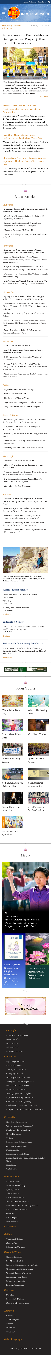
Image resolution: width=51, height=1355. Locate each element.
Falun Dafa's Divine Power (17, 1085)
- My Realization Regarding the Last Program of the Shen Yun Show (25, 375)
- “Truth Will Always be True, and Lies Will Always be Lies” (25, 235)
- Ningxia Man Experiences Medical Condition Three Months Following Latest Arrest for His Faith (25, 268)
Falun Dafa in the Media (16, 1209)
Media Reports (12, 1217)
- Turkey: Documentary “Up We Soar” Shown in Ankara (24, 314)
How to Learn (12, 1043)
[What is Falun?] (14, 12)
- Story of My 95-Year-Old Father (17, 486)
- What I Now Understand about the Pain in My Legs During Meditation (24, 217)
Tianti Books (42, 2)
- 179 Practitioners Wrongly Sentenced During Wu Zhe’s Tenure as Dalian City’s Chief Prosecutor (25, 282)
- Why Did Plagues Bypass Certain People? (21, 406)
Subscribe (10, 1327)
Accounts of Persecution (16, 1145)
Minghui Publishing (29, 2)
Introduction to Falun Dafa (17, 1035)
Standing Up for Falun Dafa (18, 1077)
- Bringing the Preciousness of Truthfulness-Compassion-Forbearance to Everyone (22, 224)
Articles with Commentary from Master (23, 643)
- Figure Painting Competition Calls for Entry (23, 402)
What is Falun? (12, 1047)
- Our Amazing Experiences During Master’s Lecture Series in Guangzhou (22, 480)
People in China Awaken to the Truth (22, 1265)
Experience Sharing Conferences (20, 1097)
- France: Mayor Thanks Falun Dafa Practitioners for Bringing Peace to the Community (24, 421)
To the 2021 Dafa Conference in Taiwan (20, 594)
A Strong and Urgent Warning (16, 607)
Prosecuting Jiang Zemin (16, 1277)
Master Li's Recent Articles (17, 1303)
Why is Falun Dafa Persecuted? (19, 1126)
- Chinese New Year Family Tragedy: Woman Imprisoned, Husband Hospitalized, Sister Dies (23, 251)
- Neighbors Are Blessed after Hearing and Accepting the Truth (21, 428)
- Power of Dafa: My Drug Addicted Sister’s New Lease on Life (24, 442)
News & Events (10, 292)
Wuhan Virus (11, 1168)
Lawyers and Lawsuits (15, 1281)
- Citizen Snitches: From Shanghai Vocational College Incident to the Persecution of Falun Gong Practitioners (25, 367)
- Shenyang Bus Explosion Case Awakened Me (23, 447)
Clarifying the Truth (14, 1073)
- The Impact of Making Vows (16, 398)
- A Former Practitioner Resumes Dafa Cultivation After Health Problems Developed (25, 473)
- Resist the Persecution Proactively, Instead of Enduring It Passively (23, 351)
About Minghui (12, 1319)
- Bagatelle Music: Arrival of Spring (18, 389)
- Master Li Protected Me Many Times (19, 230)
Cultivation (8, 204)
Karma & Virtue (10, 415)
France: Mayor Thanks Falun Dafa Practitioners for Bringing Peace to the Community (22, 109)
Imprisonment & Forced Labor (19, 1142)
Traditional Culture (14, 1239)
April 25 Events (12, 1189)
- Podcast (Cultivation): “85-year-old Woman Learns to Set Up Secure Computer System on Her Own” (25, 501)
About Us (9, 1310)
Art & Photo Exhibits (15, 1197)
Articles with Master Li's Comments (21, 1105)
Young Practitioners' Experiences (20, 1081)
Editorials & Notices (13, 621)
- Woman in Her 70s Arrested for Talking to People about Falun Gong (25, 275)
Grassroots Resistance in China (19, 1268)
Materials (7, 494)
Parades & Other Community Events (22, 1205)
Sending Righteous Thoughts (18, 1093)
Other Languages (13, 1339)
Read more (7, 614)
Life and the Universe (15, 1247)
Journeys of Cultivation (16, 1069)
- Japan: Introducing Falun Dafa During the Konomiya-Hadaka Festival (22, 331)
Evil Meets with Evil (15, 1261)
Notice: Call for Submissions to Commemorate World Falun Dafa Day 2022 (23, 627)
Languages (10, 1331)
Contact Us (11, 1315)
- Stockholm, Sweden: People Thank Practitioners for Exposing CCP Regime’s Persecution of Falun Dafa (24, 323)
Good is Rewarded (14, 1257)
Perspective (8, 341)
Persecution (8, 245)
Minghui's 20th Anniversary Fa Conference (24, 1109)
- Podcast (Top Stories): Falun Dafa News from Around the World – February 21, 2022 (23, 509)
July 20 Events (12, 1193)
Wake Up (7, 601)
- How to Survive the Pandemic (16, 345)
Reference (9, 1290)
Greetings (10, 1213)
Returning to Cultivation (16, 1089)
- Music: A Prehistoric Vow (14, 393)
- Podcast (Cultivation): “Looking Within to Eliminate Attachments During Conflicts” (22, 517)
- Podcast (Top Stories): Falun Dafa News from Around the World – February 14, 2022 (23, 524)
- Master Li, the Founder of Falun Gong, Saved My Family (25, 435)
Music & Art (11, 1242)
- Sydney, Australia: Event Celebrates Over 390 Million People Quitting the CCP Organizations (23, 298)
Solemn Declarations (15, 1285)
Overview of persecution (16, 1122)
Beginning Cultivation (15, 1061)
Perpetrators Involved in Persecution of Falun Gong (25, 1159)
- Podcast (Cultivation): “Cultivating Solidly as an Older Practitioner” (24, 531)
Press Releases (12, 1221)
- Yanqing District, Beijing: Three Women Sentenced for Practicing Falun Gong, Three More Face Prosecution (25, 260)
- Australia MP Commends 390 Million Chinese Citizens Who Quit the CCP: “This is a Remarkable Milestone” (25, 306)
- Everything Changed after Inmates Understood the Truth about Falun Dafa (25, 210)
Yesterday (33, 25)
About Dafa (8, 456)
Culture (6, 385)
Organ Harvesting (13, 1134)
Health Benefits (13, 1039)
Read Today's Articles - (12, 27)
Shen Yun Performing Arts (17, 1201)
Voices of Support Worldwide (18, 1273)
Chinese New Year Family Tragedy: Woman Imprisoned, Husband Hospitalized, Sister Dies (24, 161)
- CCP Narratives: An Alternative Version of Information (22, 358)
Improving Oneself (14, 1065)
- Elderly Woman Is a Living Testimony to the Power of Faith (23, 466)
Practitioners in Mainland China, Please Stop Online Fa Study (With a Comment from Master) (24, 649)
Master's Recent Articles (15, 589)
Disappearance (12, 1149)
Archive (45, 25)
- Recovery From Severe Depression (18, 460)
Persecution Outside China (17, 1154)
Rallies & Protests (13, 1181)
